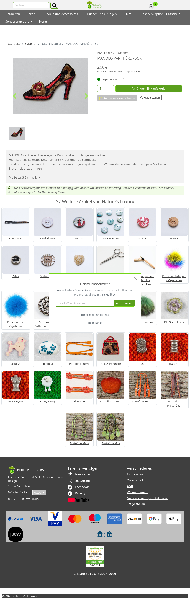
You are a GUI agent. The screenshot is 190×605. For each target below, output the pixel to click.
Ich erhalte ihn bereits (95, 315)
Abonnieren (124, 303)
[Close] (135, 279)
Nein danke (95, 322)
